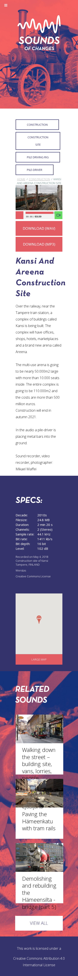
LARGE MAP (39, 659)
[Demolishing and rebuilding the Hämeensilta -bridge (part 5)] (39, 870)
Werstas (21, 570)
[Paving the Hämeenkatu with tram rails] (39, 806)
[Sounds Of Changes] (39, 48)
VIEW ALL (39, 923)
